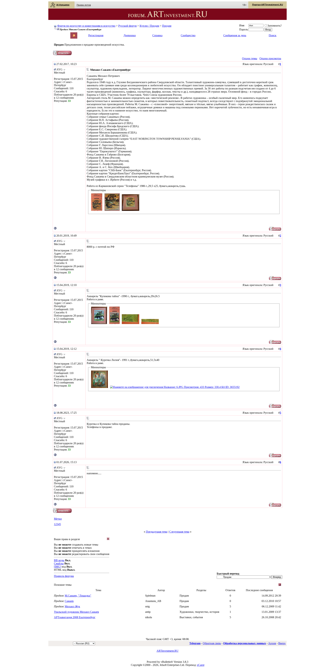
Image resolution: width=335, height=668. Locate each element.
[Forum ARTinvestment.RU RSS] (74, 35)
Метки (58, 518)
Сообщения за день (234, 35)
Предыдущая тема (156, 531)
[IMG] (57, 566)
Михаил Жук (72, 606)
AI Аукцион (62, 4)
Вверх (282, 643)
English (58, 33)
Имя (241, 25)
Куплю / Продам (149, 25)
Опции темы (249, 58)
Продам (166, 25)
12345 (57, 524)
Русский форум (127, 25)
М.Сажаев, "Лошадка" (78, 595)
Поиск (272, 35)
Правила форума (64, 576)
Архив (272, 643)
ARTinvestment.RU (167, 650)
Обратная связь (212, 643)
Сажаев (69, 601)
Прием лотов (84, 4)
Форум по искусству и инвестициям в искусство (86, 25)
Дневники (130, 35)
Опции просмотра (270, 58)
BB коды (59, 560)
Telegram (194, 643)
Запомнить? (274, 25)
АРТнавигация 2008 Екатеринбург (74, 617)
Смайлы (59, 563)
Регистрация (95, 35)
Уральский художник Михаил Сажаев (76, 611)
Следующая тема (179, 531)
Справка (157, 35)
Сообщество (188, 35)
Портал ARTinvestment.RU (267, 4)
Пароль (243, 29)
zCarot (200, 664)
